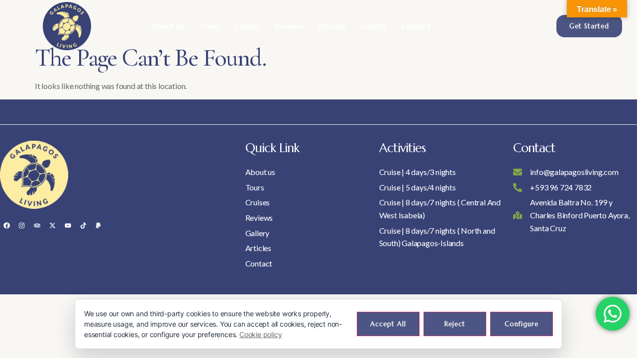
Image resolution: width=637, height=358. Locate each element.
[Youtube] (67, 225)
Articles (331, 26)
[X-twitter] (52, 225)
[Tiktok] (83, 225)
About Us (168, 26)
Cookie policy (260, 334)
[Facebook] (6, 225)
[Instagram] (21, 225)
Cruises (247, 26)
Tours (209, 26)
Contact (416, 26)
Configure (521, 324)
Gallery (373, 26)
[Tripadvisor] (37, 225)
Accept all (388, 324)
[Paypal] (98, 225)
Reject (454, 324)
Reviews (289, 26)
